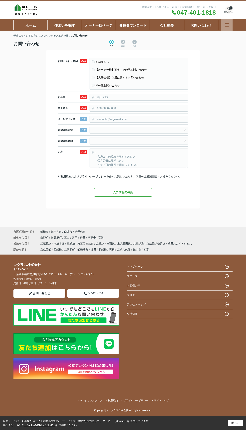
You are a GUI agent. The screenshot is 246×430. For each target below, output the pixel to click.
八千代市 (80, 231)
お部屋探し (102, 61)
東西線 (111, 243)
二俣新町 (69, 249)
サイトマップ (161, 400)
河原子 (92, 237)
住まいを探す (64, 25)
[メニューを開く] (227, 25)
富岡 (75, 237)
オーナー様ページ (99, 25)
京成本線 (59, 243)
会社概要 (167, 25)
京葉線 (100, 243)
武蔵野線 (46, 243)
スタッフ (132, 276)
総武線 (71, 243)
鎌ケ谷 (137, 249)
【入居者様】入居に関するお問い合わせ (120, 77)
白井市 (68, 231)
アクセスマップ (136, 304)
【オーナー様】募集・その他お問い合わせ (121, 69)
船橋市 (44, 231)
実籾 (112, 249)
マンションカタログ (91, 400)
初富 (146, 249)
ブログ (131, 294)
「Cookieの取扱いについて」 (39, 425)
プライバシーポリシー (92, 176)
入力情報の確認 (123, 192)
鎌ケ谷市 (56, 231)
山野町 (44, 237)
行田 (83, 237)
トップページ (135, 266)
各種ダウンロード (133, 25)
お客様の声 (133, 285)
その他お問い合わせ (108, 85)
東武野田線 (124, 243)
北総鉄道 (139, 243)
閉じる (235, 422)
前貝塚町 (56, 237)
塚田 (93, 249)
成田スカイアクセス (180, 243)
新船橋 (103, 249)
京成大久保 (123, 249)
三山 (67, 237)
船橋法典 (82, 249)
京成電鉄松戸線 (156, 243)
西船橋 (58, 249)
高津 (101, 237)
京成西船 (45, 249)
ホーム (31, 25)
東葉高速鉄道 (85, 243)
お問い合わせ (201, 25)
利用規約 (66, 176)
